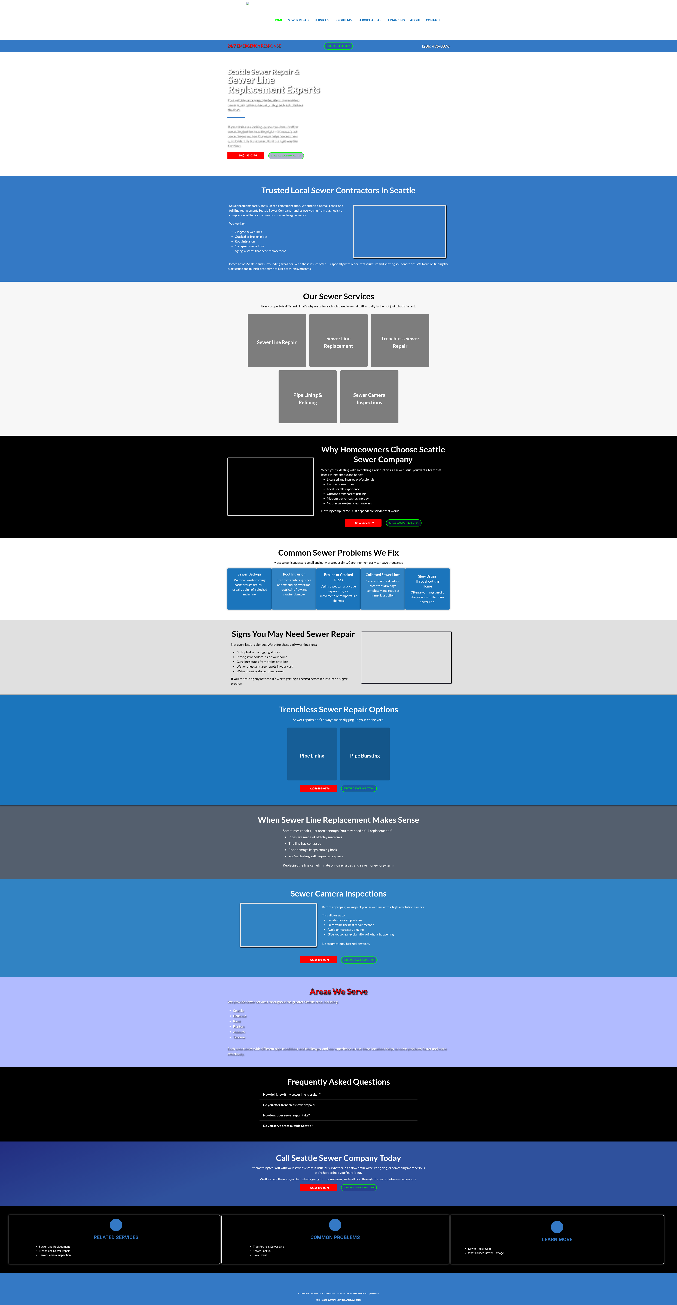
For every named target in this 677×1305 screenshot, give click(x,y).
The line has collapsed (304, 843)
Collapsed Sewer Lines (383, 575)
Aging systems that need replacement (260, 251)
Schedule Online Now (338, 46)
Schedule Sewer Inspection (286, 156)
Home (278, 20)
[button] (322, 20)
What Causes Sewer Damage (486, 1253)
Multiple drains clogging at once (258, 652)
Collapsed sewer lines (249, 246)
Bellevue (239, 1016)
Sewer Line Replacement (54, 1246)
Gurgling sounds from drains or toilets (262, 662)
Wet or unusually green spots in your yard (265, 666)
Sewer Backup (262, 1251)
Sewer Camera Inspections (338, 893)
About (415, 20)
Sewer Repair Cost (479, 1249)
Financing (396, 20)
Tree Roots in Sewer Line (268, 1246)
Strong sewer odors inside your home (262, 657)
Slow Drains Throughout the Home (427, 581)
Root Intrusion (294, 574)
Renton (238, 1026)
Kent (236, 1021)
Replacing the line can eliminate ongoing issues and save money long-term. (338, 865)
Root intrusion (245, 241)
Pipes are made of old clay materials (315, 837)
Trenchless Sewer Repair (54, 1251)
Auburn (239, 1032)
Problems (344, 20)
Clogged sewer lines (248, 232)
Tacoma (239, 1037)
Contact (433, 20)
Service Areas (370, 20)
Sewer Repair (298, 20)
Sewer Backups (250, 574)
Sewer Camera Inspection (55, 1255)
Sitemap (374, 1293)
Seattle (238, 1010)
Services (321, 20)
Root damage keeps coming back (312, 849)
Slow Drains (260, 1255)
